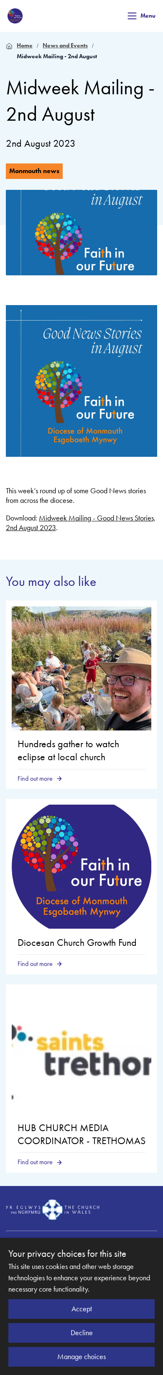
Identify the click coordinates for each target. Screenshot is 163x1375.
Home (25, 45)
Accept (81, 1308)
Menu (147, 15)
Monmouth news (34, 171)
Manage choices (81, 1356)
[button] (132, 16)
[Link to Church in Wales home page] (52, 1209)
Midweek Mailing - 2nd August (57, 56)
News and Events (65, 45)
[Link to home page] (15, 15)
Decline (82, 1332)
